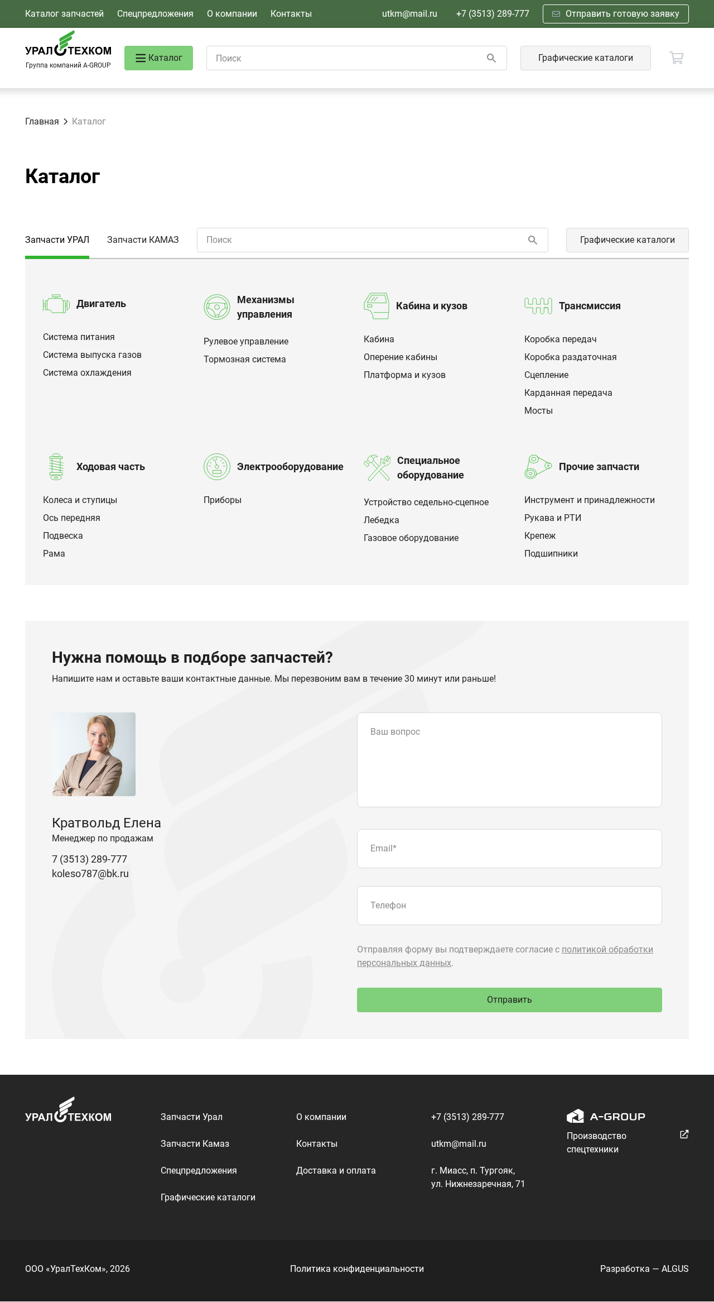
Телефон (388, 905)
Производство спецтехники (596, 1143)
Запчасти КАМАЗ (143, 239)
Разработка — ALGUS (644, 1268)
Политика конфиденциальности (357, 1268)
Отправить (509, 999)
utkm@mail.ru (409, 13)
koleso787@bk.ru (90, 873)
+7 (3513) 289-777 (492, 13)
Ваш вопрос (395, 731)
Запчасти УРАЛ (57, 239)
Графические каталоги (585, 57)
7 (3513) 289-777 (89, 859)
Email (383, 848)
